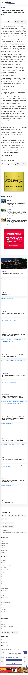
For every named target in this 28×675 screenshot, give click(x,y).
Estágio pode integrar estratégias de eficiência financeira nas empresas (13, 376)
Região (3, 604)
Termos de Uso (14, 657)
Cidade (3, 545)
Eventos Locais (5, 583)
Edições (3, 624)
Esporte (3, 574)
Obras (2, 595)
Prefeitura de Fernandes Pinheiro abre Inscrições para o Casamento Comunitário (12, 397)
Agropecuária (4, 543)
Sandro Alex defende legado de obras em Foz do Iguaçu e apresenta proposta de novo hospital (17, 221)
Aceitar (14, 660)
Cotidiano (3, 560)
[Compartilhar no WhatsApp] (5, 22)
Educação (3, 572)
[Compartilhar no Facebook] (2, 22)
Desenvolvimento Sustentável (8, 565)
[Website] (6, 519)
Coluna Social (4, 550)
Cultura (3, 562)
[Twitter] (9, 515)
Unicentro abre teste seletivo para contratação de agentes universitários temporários (16, 203)
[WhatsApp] (22, 515)
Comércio (3, 552)
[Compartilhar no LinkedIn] (12, 22)
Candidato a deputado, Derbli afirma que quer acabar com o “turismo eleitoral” (13, 335)
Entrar (2, 640)
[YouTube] (15, 515)
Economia (3, 567)
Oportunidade (4, 597)
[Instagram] (6, 515)
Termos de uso (5, 629)
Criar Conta (4, 642)
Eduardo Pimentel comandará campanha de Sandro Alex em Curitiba (13, 314)
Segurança (4, 609)
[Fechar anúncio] (26, 666)
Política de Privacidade (7, 626)
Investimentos (4, 588)
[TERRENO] (14, 191)
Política (3, 600)
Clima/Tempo (4, 548)
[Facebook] (2, 515)
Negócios (3, 593)
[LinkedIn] (19, 515)
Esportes (3, 576)
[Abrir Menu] (3, 2)
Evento (3, 581)
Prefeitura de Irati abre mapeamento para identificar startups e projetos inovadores (12, 439)
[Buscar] (25, 2)
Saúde (2, 607)
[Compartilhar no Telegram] (8, 22)
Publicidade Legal (5, 602)
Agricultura (4, 541)
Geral (3, 7)
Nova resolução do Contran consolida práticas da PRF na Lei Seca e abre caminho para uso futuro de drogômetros (13, 418)
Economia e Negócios (6, 569)
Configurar (14, 663)
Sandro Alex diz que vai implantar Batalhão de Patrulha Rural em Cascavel (13, 355)
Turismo (3, 614)
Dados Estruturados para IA (8, 622)
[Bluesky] (12, 515)
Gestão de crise (6, 294)
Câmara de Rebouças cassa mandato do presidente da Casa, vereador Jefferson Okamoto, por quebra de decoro (16, 212)
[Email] (2, 519)
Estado (3, 579)
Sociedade (4, 611)
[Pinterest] (25, 515)
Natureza (3, 590)
